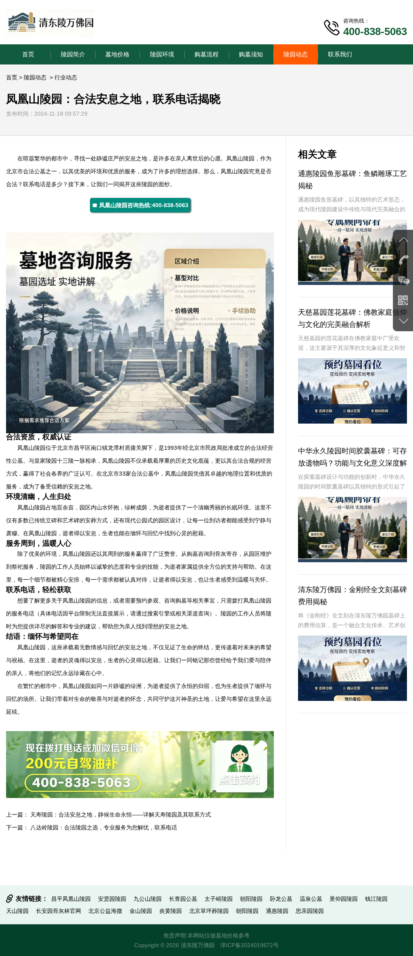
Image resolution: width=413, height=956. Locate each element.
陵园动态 (296, 54)
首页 (28, 54)
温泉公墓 (311, 899)
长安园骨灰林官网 (58, 911)
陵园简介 (73, 54)
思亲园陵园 (310, 911)
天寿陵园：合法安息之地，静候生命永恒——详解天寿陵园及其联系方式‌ (120, 814)
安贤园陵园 (112, 899)
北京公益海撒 (105, 911)
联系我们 (340, 54)
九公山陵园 (147, 899)
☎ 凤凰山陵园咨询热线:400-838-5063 (140, 205)
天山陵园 (17, 911)
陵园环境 (162, 54)
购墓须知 (251, 54)
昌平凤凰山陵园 (71, 899)
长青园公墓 (183, 899)
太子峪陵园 (218, 899)
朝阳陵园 (251, 899)
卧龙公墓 (281, 899)
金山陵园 (140, 911)
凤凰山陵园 (240, 158)
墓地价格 (117, 54)
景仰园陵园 (344, 899)
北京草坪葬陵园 (209, 911)
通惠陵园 (277, 911)
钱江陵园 (376, 899)
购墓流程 (206, 54)
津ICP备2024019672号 (249, 945)
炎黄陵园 (170, 911)
